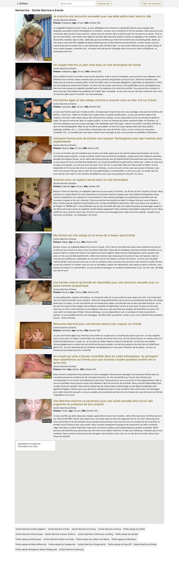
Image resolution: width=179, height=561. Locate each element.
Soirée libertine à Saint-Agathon (31, 529)
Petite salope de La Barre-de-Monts (92, 539)
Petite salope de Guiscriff (119, 544)
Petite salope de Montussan (28, 539)
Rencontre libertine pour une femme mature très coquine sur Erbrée (97, 324)
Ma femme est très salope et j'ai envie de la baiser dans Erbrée (94, 235)
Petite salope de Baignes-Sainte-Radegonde (36, 549)
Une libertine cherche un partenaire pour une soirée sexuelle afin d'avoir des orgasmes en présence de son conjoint (103, 402)
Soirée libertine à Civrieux (84, 529)
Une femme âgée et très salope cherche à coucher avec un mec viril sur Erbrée (104, 100)
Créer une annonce (151, 3)
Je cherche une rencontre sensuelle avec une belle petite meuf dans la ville (102, 16)
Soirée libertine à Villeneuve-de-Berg (95, 534)
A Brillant (22, 3)
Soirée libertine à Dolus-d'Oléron (60, 534)
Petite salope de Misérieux (124, 539)
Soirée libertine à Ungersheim (92, 544)
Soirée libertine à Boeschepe (29, 534)
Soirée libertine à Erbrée (145, 544)
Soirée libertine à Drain (58, 529)
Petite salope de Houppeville (62, 544)
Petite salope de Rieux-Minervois (31, 544)
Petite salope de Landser (126, 534)
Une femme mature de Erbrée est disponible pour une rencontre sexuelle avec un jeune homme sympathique (106, 284)
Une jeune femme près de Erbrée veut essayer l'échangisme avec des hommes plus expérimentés (107, 140)
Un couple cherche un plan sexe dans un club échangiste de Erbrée (97, 64)
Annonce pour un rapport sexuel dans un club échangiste (90, 179)
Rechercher (104, 3)
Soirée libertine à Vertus (109, 529)
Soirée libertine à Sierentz (71, 549)
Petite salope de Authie (134, 529)
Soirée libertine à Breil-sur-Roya (59, 539)
